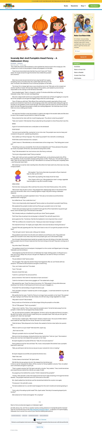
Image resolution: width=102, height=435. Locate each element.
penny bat (24, 415)
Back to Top (40, 427)
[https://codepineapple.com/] (9, 5)
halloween (20, 63)
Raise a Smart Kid (79, 69)
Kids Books (13, 63)
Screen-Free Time (79, 75)
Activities (77, 66)
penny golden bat (44, 415)
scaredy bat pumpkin (33, 415)
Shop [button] (82, 6)
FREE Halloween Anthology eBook (39, 409)
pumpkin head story (16, 415)
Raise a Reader (78, 72)
